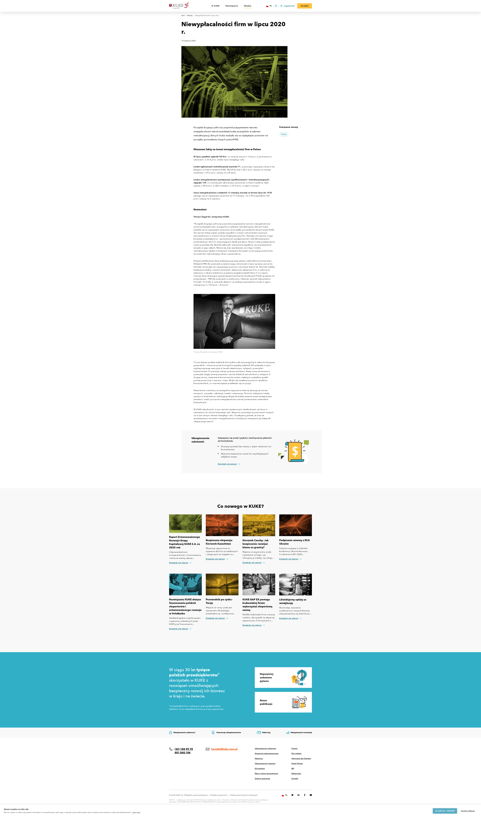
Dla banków (260, 768)
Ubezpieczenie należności (265, 748)
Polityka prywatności (219, 795)
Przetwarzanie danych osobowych (244, 795)
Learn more (136, 812)
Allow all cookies (445, 811)
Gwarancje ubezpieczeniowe (266, 753)
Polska (284, 134)
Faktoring (259, 758)
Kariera (294, 748)
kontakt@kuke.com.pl (224, 749)
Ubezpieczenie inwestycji (265, 763)
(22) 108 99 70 (184, 749)
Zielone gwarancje (262, 778)
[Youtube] (311, 795)
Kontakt (294, 778)
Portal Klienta (297, 763)
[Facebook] (305, 795)
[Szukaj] (276, 6)
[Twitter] (292, 795)
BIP (292, 768)
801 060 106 (183, 752)
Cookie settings (468, 811)
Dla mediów (296, 753)
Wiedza (247, 6)
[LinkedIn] (298, 795)
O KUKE (215, 6)
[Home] (183, 6)
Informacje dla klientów (301, 758)
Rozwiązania (231, 6)
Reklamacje (296, 773)
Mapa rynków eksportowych (266, 773)
